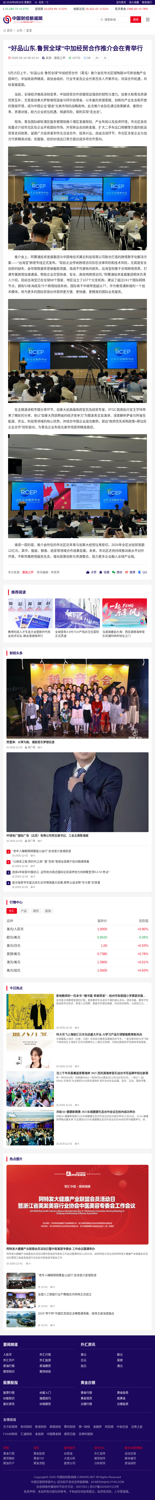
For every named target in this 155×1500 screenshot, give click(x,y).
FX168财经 (10, 1434)
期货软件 (100, 1458)
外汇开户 (9, 1360)
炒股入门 (45, 1392)
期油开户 (9, 1463)
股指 (48, 910)
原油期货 (45, 1365)
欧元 (120, 1354)
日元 (83, 1360)
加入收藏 (134, 2)
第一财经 (84, 1426)
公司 (19, 30)
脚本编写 (130, 1458)
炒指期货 (45, 1404)
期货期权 (9, 1458)
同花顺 (109, 1426)
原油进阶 (130, 1463)
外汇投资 (45, 1360)
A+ (97, 57)
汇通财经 (26, 1434)
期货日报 (69, 1434)
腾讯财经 (69, 1426)
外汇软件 (100, 1453)
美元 (83, 1354)
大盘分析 (69, 1458)
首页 (10, 30)
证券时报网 (86, 1434)
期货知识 (9, 1371)
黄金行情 (86, 1392)
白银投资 (122, 1404)
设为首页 (121, 2)
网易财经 (55, 1426)
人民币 (7, 1354)
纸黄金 (121, 1398)
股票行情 (9, 1392)
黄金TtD (39, 1458)
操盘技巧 (45, 1398)
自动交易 (130, 1453)
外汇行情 (45, 1354)
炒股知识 (9, 1398)
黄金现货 (86, 1398)
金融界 (97, 1426)
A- (105, 57)
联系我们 (147, 2)
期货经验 (45, 1371)
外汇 (12, 910)
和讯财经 (26, 1426)
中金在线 (122, 1426)
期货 (36, 910)
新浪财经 (40, 1426)
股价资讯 (9, 1404)
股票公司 (69, 1463)
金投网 (39, 1434)
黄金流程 (39, 1463)
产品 (24, 910)
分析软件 (100, 1463)
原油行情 (9, 1365)
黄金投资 (122, 1392)
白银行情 (86, 1404)
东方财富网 (10, 1426)
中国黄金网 (54, 1434)
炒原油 (68, 1453)
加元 (83, 1365)
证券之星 (136, 1426)
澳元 (120, 1365)
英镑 (120, 1360)
